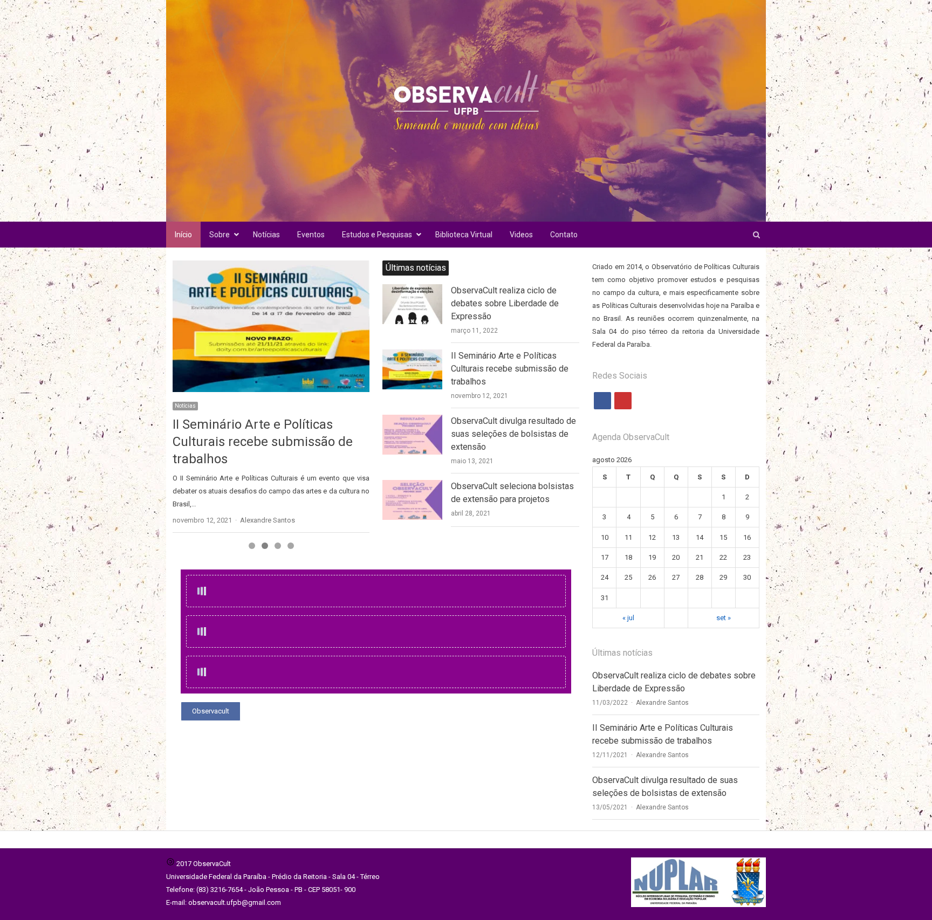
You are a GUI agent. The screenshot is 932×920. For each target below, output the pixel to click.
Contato (564, 234)
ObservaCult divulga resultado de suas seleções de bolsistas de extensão (269, 441)
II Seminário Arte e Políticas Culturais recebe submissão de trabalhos (509, 369)
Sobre (219, 234)
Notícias (266, 234)
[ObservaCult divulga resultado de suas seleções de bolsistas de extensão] (271, 326)
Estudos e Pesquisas (377, 234)
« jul (628, 618)
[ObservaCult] (466, 111)
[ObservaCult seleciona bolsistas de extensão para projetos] (412, 486)
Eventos (311, 234)
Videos (521, 234)
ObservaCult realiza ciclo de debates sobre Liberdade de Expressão (505, 303)
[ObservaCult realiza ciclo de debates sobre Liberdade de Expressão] (412, 290)
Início (183, 234)
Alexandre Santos (662, 702)
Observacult (210, 711)
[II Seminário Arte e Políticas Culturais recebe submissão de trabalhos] (412, 356)
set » (723, 618)
